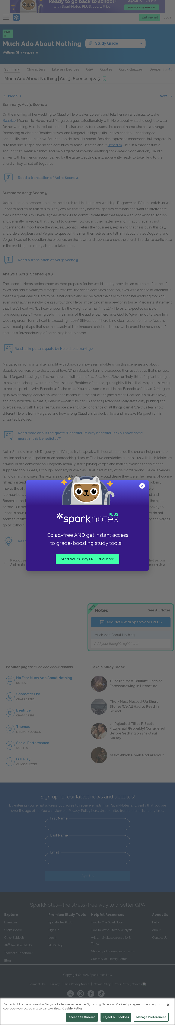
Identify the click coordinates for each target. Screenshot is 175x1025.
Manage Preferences (151, 1017)
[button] (142, 486)
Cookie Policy (72, 1008)
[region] (87, 1011)
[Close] (168, 1004)
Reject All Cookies (116, 1017)
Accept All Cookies (82, 1017)
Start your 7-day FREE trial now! (87, 559)
